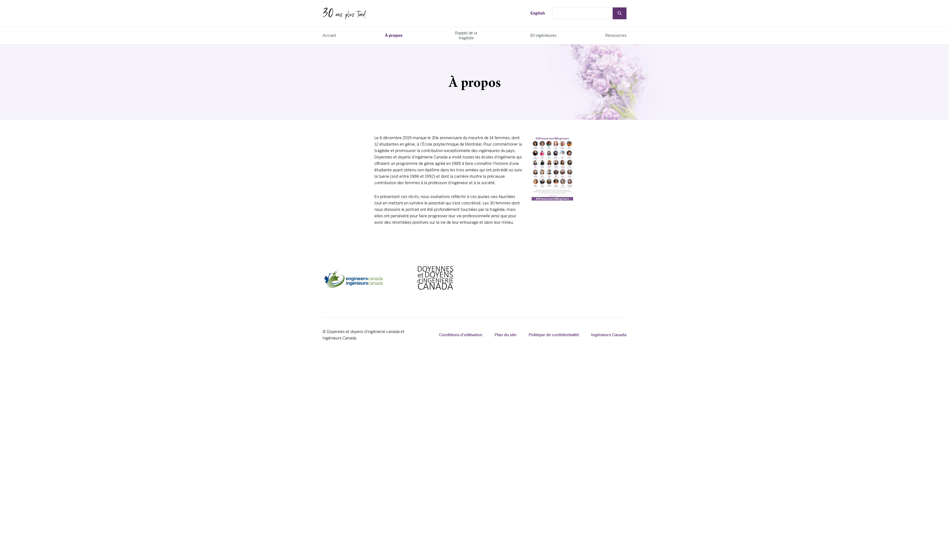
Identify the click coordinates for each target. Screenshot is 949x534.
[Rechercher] (619, 13)
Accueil (329, 35)
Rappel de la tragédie (466, 35)
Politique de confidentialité (554, 334)
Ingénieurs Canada (608, 334)
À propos (394, 35)
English (537, 13)
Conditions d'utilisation (460, 334)
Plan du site (506, 334)
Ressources (615, 35)
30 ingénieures (543, 35)
